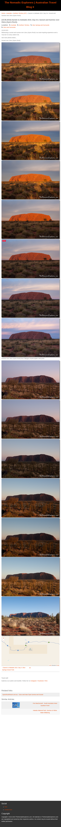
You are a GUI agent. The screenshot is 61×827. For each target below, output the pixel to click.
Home (3, 13)
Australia (9, 13)
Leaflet (50, 665)
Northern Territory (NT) (20, 13)
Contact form (8, 809)
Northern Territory (24, 25)
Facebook (41, 681)
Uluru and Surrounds (9, 27)
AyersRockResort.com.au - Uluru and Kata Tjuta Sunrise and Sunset (22, 694)
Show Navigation (2, 2)
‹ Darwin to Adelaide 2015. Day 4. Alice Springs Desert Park (13, 669)
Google (58, 665)
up (30, 667)
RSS (46, 681)
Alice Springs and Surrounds (40, 25)
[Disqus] (30, 736)
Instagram (34, 681)
